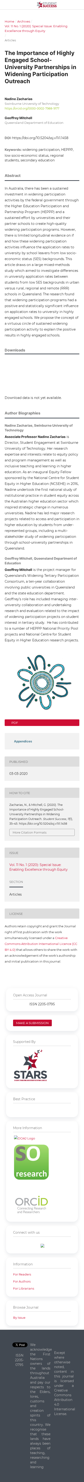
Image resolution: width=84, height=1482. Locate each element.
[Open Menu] (4, 4)
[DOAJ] (24, 1138)
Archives (23, 21)
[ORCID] (31, 1214)
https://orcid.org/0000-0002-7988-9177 (32, 108)
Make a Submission (32, 1023)
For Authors (22, 1281)
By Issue (19, 1317)
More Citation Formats (29, 832)
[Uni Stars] (30, 1080)
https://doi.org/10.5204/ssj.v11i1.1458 (40, 138)
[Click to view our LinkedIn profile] (42, 1246)
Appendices (23, 741)
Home (9, 21)
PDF (14, 723)
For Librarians (23, 1288)
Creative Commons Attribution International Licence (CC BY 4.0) (41, 944)
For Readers (22, 1274)
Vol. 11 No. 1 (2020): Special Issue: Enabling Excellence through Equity (36, 28)
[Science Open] (31, 1178)
